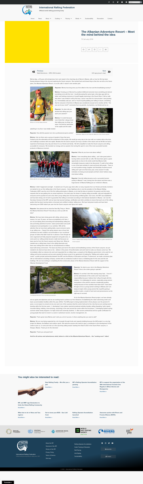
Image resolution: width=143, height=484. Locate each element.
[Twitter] (117, 2)
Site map (48, 458)
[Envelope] (126, 2)
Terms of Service (50, 455)
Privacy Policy (50, 452)
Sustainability (89, 18)
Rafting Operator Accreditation (82, 444)
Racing (67, 18)
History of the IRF (51, 449)
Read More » (21, 407)
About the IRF (50, 443)
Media (77, 18)
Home (32, 18)
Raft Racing (77, 450)
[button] (83, 49)
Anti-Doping (77, 453)
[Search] (141, 2)
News (40, 18)
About (47, 18)
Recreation (100, 18)
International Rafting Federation (57, 7)
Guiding (57, 18)
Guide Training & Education (82, 447)
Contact (110, 18)
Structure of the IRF (51, 446)
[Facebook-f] (109, 2)
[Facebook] (102, 443)
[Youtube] (122, 2)
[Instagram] (113, 2)
